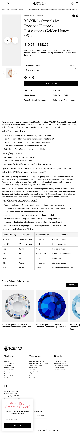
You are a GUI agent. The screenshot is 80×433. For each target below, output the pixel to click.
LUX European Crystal (61, 365)
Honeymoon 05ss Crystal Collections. (56, 168)
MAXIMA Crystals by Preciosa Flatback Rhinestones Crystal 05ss (16, 325)
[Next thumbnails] (14, 73)
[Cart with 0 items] (76, 3)
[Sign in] (73, 3)
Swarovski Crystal (60, 363)
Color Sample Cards (35, 365)
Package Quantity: (51, 66)
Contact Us (7, 365)
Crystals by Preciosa (60, 361)
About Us (7, 361)
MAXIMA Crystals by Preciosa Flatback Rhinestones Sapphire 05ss (51, 325)
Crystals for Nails (34, 372)
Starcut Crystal (59, 368)
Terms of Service (53, 430)
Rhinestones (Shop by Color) (38, 363)
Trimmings (32, 370)
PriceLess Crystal (59, 370)
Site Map (6, 378)
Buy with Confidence (10, 376)
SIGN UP (17, 425)
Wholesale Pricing (9, 368)
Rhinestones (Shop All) (36, 361)
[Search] (8, 3)
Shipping (7, 372)
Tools (30, 374)
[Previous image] (7, 40)
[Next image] (15, 40)
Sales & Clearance (35, 378)
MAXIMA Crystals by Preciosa (33, 15)
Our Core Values (9, 363)
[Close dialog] (30, 402)
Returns (6, 374)
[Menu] (3, 3)
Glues (31, 376)
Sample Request (9, 370)
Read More (28, 55)
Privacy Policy (41, 430)
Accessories (33, 368)
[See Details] (18, 320)
